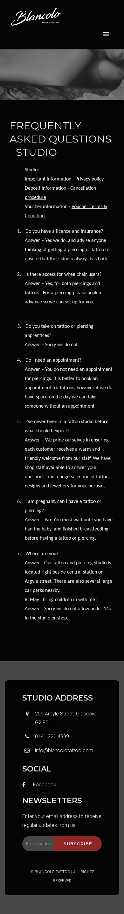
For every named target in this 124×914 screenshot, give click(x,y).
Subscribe (78, 843)
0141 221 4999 (52, 736)
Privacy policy (89, 179)
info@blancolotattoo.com (64, 750)
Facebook (44, 785)
